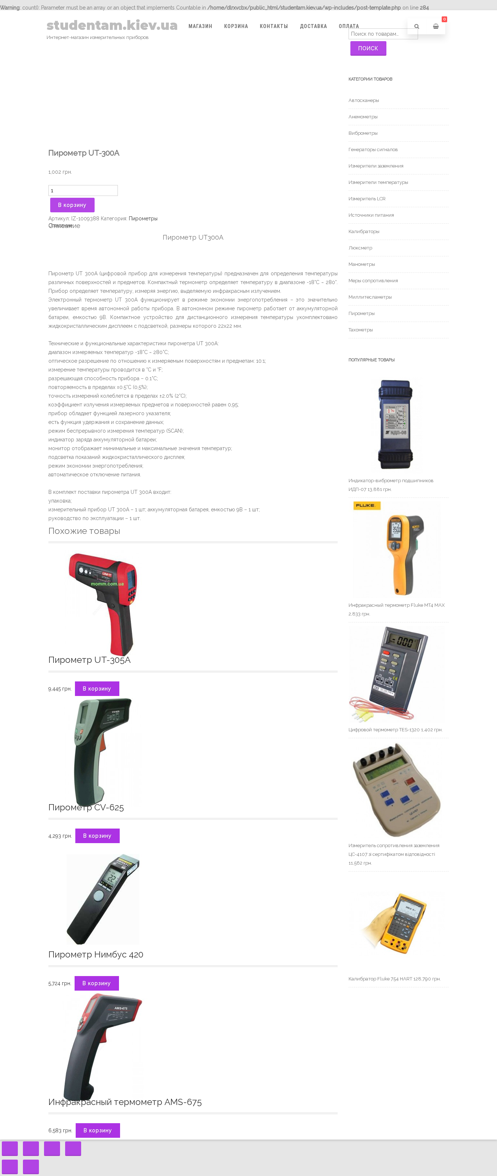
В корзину (72, 205)
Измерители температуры (378, 182)
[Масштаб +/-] (73, 1148)
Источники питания (371, 215)
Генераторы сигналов (373, 149)
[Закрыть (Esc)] (10, 1148)
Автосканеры (364, 100)
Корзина (236, 26)
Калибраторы (364, 231)
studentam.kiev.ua (112, 25)
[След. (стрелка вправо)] (31, 1167)
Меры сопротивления (373, 280)
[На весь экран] (52, 1148)
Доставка (313, 26)
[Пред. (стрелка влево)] (10, 1167)
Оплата (349, 26)
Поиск (368, 48)
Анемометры (363, 116)
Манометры (362, 264)
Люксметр (360, 248)
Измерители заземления (376, 166)
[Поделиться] (31, 1148)
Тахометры (361, 330)
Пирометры (143, 218)
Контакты (274, 26)
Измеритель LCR (367, 198)
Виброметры (363, 133)
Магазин (200, 26)
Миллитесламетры (370, 297)
